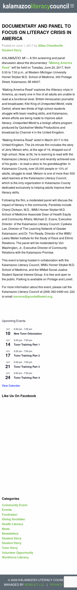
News (6, 529)
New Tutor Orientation (28, 333)
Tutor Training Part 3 (27, 366)
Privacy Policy (62, 584)
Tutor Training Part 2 (27, 355)
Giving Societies (13, 519)
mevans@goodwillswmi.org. (33, 296)
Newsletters (10, 533)
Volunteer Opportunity (17, 552)
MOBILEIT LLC (34, 584)
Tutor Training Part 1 (27, 344)
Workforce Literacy (15, 557)
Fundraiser (9, 514)
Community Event (14, 505)
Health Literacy (12, 524)
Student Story (11, 50)
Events (7, 509)
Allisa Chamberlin (50, 45)
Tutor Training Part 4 (27, 377)
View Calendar (11, 385)
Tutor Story (10, 548)
